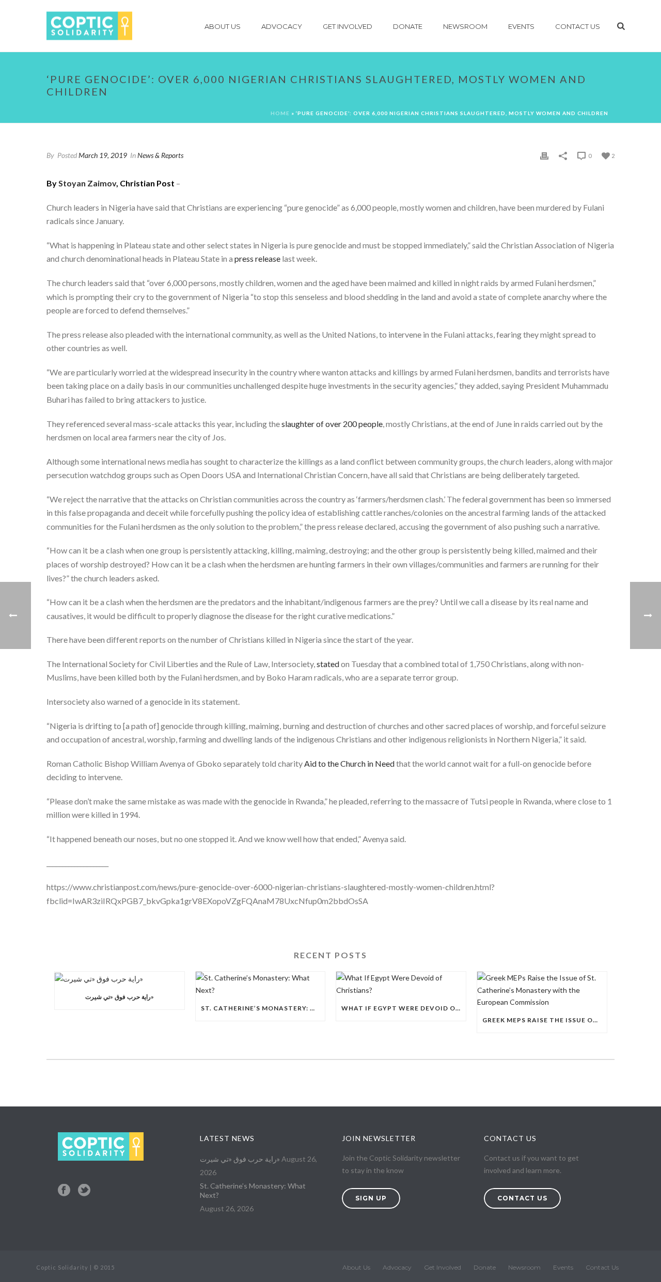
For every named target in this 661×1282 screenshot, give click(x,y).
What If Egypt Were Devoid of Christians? (403, 1008)
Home (280, 113)
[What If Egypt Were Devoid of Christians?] (401, 983)
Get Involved (347, 26)
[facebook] (64, 1190)
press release (257, 258)
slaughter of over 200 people (332, 424)
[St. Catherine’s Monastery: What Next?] (260, 983)
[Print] (544, 155)
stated (328, 664)
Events (521, 26)
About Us (222, 26)
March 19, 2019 (102, 155)
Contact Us (577, 26)
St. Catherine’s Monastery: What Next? (263, 1008)
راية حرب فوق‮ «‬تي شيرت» (119, 997)
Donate (407, 26)
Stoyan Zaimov (87, 183)
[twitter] (84, 1190)
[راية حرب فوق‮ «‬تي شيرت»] (119, 978)
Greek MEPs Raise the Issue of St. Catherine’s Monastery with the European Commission (544, 1020)
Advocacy (281, 26)
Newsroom (465, 26)
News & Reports (160, 155)
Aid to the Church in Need (349, 763)
